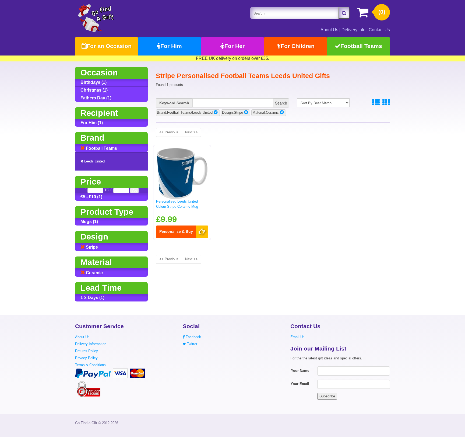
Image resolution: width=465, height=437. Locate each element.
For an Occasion (109, 46)
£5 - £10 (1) (91, 197)
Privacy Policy (86, 358)
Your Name (300, 371)
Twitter (191, 344)
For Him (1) (91, 122)
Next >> (191, 132)
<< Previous (168, 132)
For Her (234, 46)
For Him (171, 46)
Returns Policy (86, 351)
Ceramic (94, 272)
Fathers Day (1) (95, 98)
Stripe (91, 247)
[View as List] (376, 102)
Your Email (300, 384)
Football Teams (361, 46)
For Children (298, 46)
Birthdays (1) (93, 82)
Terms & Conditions (90, 365)
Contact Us (379, 29)
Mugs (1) (89, 221)
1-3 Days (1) (92, 297)
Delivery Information (90, 344)
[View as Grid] (386, 102)
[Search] (344, 13)
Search (281, 103)
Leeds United (94, 161)
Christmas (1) (94, 90)
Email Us (297, 337)
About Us (329, 29)
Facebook (193, 337)
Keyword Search (174, 103)
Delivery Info (353, 29)
